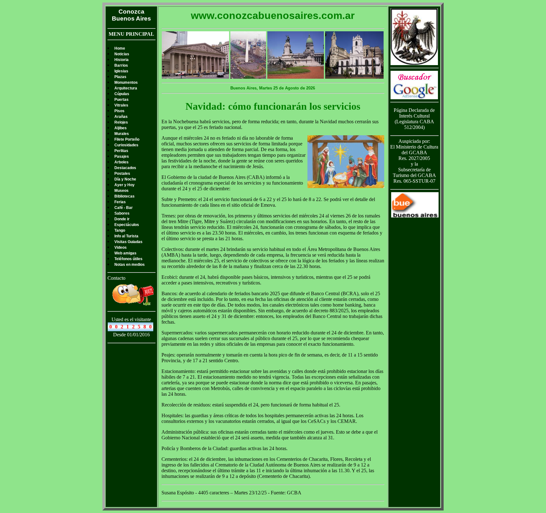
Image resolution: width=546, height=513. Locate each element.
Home (119, 48)
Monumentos (126, 82)
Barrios (121, 65)
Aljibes (120, 128)
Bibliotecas (124, 196)
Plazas (120, 77)
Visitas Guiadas (128, 242)
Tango (119, 230)
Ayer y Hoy (124, 185)
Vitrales (121, 105)
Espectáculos (126, 225)
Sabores (122, 213)
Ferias (120, 202)
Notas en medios (129, 264)
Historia (121, 60)
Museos (121, 190)
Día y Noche (125, 179)
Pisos (119, 111)
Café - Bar (123, 207)
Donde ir (122, 219)
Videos (120, 247)
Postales (122, 173)
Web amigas (125, 253)
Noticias (121, 54)
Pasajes (121, 156)
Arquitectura (125, 88)
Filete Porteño (126, 139)
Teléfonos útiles (128, 259)
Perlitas (121, 151)
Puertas (121, 99)
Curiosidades (126, 145)
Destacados (125, 168)
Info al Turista (126, 236)
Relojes (121, 122)
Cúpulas (121, 94)
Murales (121, 133)
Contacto (116, 278)
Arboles (121, 162)
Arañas (121, 116)
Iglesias (121, 71)
